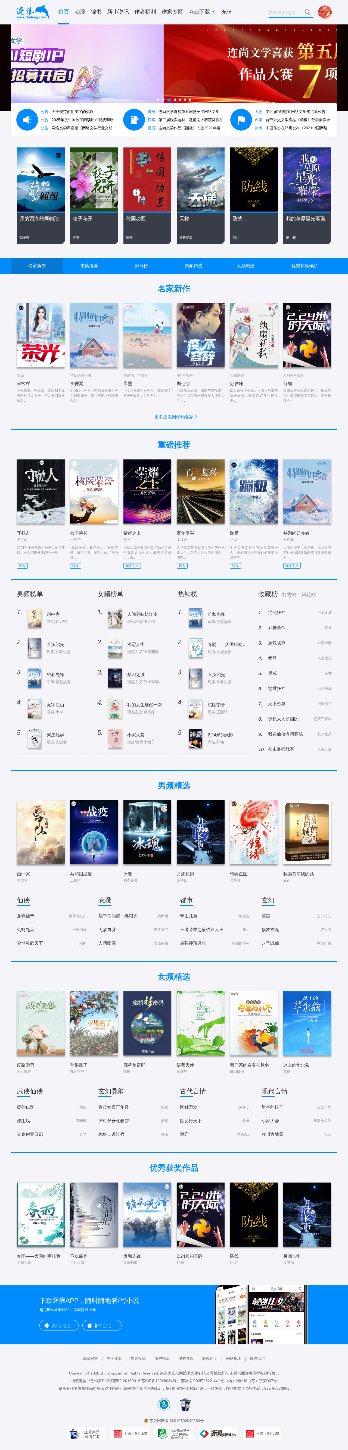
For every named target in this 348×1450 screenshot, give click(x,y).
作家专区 (172, 12)
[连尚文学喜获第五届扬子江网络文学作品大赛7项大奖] (174, 67)
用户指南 (162, 1358)
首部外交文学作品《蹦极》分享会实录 (292, 120)
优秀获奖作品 (304, 265)
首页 (63, 12)
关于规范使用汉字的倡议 (67, 111)
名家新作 (37, 265)
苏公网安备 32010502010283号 (177, 1421)
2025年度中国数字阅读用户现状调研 (77, 120)
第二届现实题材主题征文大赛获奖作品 (185, 120)
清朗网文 (90, 1358)
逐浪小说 (32, 12)
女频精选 (245, 265)
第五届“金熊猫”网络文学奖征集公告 (290, 111)
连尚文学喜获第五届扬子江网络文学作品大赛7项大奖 (198, 111)
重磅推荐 (89, 265)
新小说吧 (118, 12)
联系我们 (257, 1358)
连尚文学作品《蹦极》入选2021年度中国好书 (192, 128)
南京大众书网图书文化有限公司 (186, 1373)
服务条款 (186, 1358)
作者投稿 (138, 1358)
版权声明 (209, 1358)
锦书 (96, 12)
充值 (226, 12)
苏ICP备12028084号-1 (160, 1381)
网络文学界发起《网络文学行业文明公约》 (82, 128)
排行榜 (141, 265)
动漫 (79, 12)
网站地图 (233, 1358)
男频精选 (193, 265)
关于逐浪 (114, 1358)
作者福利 (145, 12)
